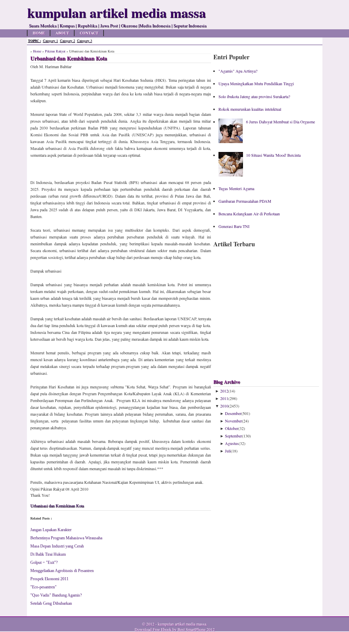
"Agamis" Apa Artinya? (237, 71)
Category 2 (67, 40)
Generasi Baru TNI (233, 226)
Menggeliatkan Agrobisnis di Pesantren (62, 570)
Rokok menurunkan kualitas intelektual (249, 109)
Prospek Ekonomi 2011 (49, 578)
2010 (224, 406)
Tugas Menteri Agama (236, 188)
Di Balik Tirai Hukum (48, 554)
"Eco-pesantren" (43, 587)
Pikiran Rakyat (55, 51)
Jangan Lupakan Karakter (51, 529)
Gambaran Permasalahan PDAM (244, 201)
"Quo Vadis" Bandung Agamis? (56, 595)
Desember (233, 413)
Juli (228, 450)
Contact (89, 33)
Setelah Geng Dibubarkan (51, 603)
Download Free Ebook (153, 629)
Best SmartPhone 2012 (196, 629)
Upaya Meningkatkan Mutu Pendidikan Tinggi (256, 83)
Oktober (231, 428)
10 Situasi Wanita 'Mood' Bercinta (273, 155)
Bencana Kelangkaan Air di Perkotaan (249, 213)
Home (39, 33)
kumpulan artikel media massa (182, 624)
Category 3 (84, 40)
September (233, 435)
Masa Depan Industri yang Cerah (57, 546)
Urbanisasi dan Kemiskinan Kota (57, 506)
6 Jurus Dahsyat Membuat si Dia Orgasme (280, 121)
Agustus (232, 443)
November (233, 420)
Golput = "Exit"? (44, 562)
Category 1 (50, 40)
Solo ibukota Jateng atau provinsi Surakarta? (254, 96)
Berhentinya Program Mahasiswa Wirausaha (66, 538)
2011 (224, 398)
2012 (224, 391)
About (62, 33)
